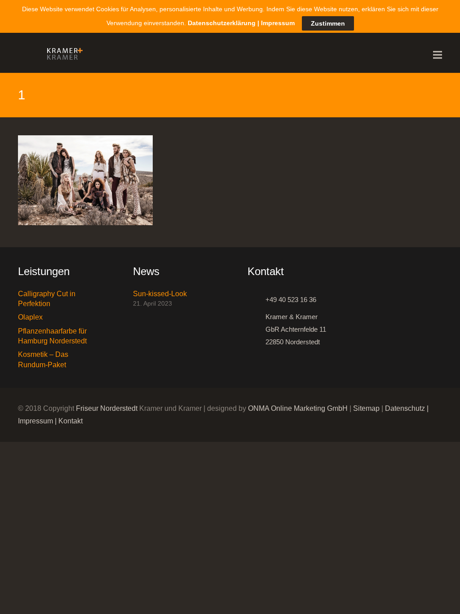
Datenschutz (405, 408)
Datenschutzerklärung (222, 23)
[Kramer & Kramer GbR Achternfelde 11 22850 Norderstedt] (256, 329)
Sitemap (366, 408)
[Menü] (437, 55)
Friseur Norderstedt (106, 408)
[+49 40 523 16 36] (256, 300)
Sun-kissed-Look (160, 294)
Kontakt (70, 421)
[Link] (62, 55)
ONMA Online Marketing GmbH (298, 408)
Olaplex (30, 317)
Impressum (35, 421)
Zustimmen (328, 23)
